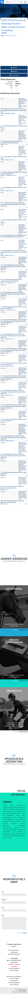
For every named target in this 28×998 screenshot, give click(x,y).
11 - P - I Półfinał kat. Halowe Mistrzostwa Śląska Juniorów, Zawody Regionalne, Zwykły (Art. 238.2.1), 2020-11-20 (13, 204)
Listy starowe (14, 75)
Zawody (15, 67)
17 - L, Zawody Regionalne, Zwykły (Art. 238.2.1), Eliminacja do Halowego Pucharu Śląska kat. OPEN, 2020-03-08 (13, 266)
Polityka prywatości (22, 990)
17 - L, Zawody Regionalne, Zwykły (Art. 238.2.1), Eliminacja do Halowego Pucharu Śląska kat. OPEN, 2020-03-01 (13, 335)
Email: (3, 907)
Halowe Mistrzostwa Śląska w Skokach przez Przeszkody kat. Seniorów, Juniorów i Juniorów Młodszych (23, 481)
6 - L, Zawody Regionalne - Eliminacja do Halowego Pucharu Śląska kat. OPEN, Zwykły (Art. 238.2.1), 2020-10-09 (14, 252)
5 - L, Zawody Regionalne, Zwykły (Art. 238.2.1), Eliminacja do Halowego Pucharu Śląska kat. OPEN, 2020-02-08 (13, 455)
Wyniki (15, 71)
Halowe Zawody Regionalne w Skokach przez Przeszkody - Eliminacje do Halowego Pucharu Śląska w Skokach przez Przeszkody (23, 429)
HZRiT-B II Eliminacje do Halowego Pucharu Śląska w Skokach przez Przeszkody (23, 315)
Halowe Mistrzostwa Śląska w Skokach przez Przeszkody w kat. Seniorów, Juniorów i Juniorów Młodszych (23, 197)
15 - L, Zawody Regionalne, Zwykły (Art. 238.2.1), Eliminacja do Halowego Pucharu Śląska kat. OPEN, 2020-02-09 (13, 437)
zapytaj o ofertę (23, 629)
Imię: (3, 891)
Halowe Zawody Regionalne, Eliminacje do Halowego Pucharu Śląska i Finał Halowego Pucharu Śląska (23, 103)
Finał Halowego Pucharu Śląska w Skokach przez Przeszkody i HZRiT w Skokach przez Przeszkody (23, 229)
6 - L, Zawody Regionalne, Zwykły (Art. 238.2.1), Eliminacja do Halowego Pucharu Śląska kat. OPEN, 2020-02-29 (13, 392)
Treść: (3, 915)
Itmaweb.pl (24, 991)
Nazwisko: (4, 899)
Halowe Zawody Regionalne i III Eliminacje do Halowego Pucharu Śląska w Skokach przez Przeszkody (23, 135)
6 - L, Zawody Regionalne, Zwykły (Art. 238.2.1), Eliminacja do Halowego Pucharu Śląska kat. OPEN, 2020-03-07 (13, 294)
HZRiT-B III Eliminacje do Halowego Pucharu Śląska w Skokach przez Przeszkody (23, 260)
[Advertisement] (14, 52)
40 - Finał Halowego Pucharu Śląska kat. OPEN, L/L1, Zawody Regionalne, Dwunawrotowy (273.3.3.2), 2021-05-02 (14, 110)
